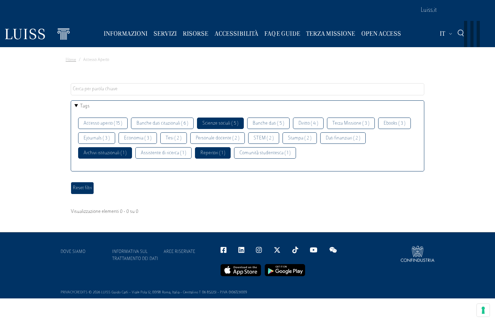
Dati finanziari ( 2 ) (343, 138)
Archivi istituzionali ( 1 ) (105, 153)
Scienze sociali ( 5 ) (220, 123)
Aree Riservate (179, 252)
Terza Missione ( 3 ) (350, 123)
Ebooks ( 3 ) (394, 123)
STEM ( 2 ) (264, 138)
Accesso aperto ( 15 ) (103, 123)
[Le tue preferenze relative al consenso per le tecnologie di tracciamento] (483, 310)
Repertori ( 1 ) (212, 153)
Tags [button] (85, 106)
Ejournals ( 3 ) (97, 138)
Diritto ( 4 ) (308, 123)
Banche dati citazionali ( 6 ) (162, 123)
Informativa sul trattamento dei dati (135, 255)
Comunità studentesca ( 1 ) (265, 153)
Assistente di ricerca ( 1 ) (163, 153)
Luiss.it (429, 10)
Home (71, 60)
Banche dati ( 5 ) (268, 123)
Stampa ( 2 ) (299, 138)
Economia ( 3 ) (138, 138)
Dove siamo (73, 252)
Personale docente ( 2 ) (217, 138)
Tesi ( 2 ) (174, 138)
